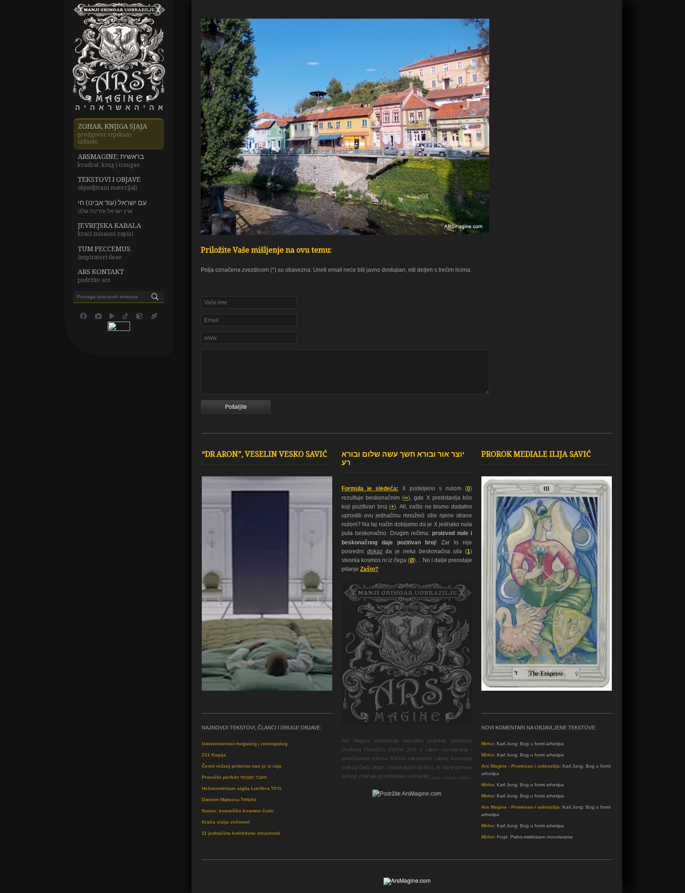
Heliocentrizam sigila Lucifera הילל (241, 788)
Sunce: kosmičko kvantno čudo (238, 810)
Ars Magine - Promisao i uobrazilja (520, 766)
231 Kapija (214, 754)
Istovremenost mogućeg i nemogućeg (245, 743)
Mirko (487, 743)
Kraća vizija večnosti (226, 821)
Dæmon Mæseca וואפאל (229, 799)
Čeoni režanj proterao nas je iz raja (241, 766)
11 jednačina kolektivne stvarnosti (241, 833)
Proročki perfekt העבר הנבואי (234, 777)
